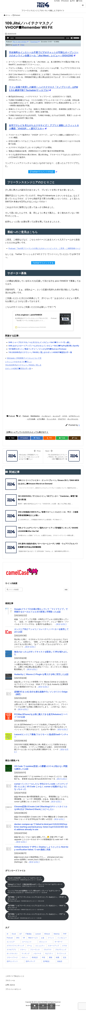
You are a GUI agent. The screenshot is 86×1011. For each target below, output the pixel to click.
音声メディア (30, 961)
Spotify (14, 45)
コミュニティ (40, 946)
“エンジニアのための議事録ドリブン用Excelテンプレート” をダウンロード (34, 891)
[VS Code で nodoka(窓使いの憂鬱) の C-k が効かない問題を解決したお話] (8, 768)
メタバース (37, 953)
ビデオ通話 (41, 419)
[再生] (8, 38)
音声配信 (46, 961)
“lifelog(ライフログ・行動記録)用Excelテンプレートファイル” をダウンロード (35, 885)
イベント (51, 938)
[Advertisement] (43, 392)
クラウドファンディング (15, 946)
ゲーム (29, 946)
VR (24, 938)
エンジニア (56, 416)
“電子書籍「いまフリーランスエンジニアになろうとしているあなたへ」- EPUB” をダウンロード (37, 899)
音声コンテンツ (12, 961)
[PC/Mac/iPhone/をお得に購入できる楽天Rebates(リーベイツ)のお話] (8, 716)
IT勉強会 (28, 934)
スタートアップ (53, 946)
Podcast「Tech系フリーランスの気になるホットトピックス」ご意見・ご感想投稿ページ (44, 248)
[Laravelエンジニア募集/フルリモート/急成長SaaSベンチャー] (8, 736)
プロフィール (10, 980)
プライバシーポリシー (13, 989)
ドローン (23, 949)
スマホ (64, 416)
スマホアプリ (11, 949)
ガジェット (43, 942)
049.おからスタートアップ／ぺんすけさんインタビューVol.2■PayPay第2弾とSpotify (44, 346)
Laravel (38, 934)
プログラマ (62, 419)
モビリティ (49, 953)
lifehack (47, 934)
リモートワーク (12, 957)
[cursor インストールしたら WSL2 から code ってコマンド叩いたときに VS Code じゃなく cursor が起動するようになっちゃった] (8, 786)
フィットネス (51, 419)
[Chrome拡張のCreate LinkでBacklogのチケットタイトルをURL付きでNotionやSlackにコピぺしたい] (8, 808)
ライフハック (61, 953)
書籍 (50, 957)
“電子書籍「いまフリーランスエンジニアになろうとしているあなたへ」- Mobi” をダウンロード (37, 907)
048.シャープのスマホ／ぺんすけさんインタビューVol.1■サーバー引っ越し (40, 342)
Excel (14, 934)
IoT (20, 416)
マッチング (25, 953)
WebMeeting (35, 416)
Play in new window (20, 42)
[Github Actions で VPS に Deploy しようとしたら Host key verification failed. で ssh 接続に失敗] (8, 849)
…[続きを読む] (61, 624)
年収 (43, 957)
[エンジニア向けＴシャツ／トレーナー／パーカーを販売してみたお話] (8, 631)
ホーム (8, 15)
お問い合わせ (10, 985)
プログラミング (60, 949)
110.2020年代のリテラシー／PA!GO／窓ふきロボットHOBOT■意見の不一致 (40, 352)
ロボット (25, 957)
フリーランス (35, 949)
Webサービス (33, 938)
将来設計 (35, 957)
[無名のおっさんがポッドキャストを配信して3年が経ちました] (8, 653)
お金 (42, 938)
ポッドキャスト (72, 419)
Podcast (17, 15)
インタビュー (46, 416)
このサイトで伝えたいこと (14, 976)
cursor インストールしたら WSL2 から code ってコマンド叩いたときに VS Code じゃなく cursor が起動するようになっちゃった (41, 786)
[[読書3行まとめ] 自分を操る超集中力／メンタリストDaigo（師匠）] (8, 693)
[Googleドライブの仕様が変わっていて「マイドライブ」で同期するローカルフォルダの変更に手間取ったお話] (8, 611)
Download (34, 42)
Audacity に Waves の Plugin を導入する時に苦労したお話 (41, 674)
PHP (64, 934)
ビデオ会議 (31, 419)
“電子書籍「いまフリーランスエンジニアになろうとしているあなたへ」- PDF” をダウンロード (36, 916)
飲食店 (59, 961)
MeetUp (57, 934)
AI (7, 934)
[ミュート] (72, 38)
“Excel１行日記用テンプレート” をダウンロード (25, 879)
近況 (64, 957)
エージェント (27, 942)
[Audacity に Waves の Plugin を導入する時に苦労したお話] (8, 676)
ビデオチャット (74, 416)
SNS (17, 938)
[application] (43, 38)
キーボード (58, 942)
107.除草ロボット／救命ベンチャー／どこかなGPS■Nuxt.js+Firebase (37, 349)
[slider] (76, 38)
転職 (57, 957)
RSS (22, 45)
